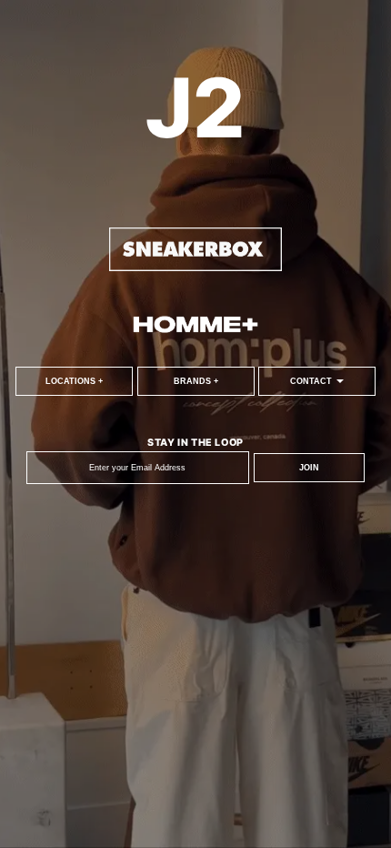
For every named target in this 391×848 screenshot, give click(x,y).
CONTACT (312, 381)
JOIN (309, 467)
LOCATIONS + (74, 381)
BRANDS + (196, 381)
